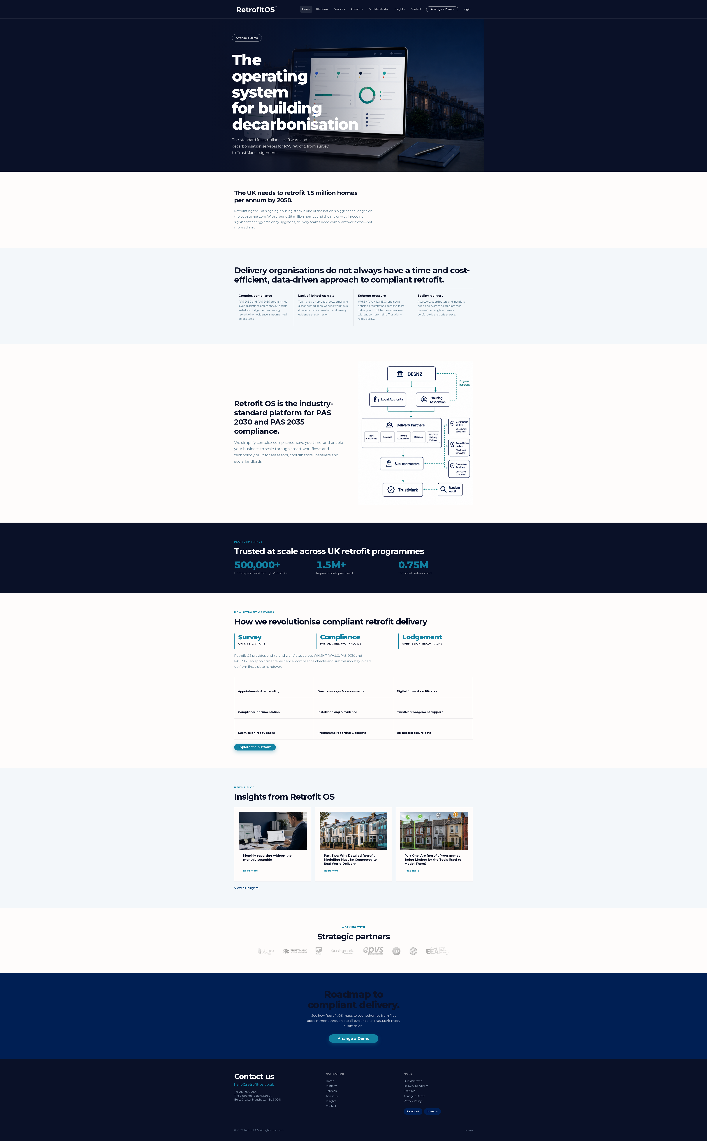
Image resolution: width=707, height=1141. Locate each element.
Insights (399, 9)
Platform (322, 9)
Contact (416, 9)
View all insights (246, 888)
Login (467, 9)
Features (409, 1091)
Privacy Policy (413, 1101)
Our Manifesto (378, 9)
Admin (469, 1130)
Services (339, 9)
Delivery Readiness (416, 1086)
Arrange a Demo (442, 9)
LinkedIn (432, 1111)
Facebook (413, 1111)
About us (357, 9)
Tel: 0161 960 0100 (246, 1092)
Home (306, 9)
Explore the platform (255, 747)
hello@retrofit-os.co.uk (254, 1085)
